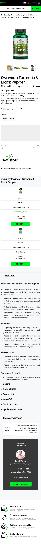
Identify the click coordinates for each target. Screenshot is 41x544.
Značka (7, 168)
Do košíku (19, 224)
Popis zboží (10, 275)
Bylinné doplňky (26, 168)
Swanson (36, 148)
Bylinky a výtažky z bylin (17, 17)
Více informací (6, 103)
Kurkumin (30, 17)
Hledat (35, 9)
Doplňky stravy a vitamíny (14, 15)
